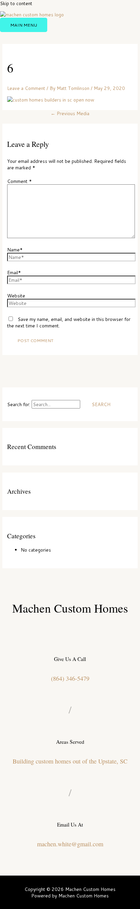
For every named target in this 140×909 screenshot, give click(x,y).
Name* (14, 249)
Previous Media (70, 113)
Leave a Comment (26, 88)
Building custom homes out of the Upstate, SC (70, 761)
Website (16, 295)
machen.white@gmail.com (70, 844)
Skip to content (16, 3)
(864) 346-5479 (70, 678)
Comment (19, 181)
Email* (14, 272)
